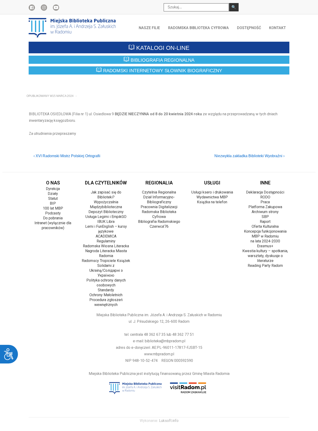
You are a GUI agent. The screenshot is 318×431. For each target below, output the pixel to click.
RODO (265, 197)
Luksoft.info (169, 420)
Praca (265, 202)
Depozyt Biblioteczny (106, 212)
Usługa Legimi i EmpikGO (105, 216)
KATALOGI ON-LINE (162, 47)
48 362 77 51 (183, 334)
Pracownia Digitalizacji (159, 207)
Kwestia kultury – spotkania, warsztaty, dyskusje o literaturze (265, 256)
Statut (53, 198)
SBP (265, 216)
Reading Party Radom (265, 265)
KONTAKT (277, 28)
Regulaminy (106, 241)
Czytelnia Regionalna (159, 192)
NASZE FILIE (149, 28)
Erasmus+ (265, 246)
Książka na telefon (212, 202)
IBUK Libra (106, 221)
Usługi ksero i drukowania (212, 192)
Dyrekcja (53, 189)
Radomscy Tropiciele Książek (106, 260)
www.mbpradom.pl (159, 354)
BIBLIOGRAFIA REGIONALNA (161, 60)
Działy (53, 193)
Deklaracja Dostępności (265, 192)
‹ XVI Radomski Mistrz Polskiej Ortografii (67, 156)
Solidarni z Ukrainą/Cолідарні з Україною (106, 270)
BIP (53, 203)
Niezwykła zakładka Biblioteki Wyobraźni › (249, 156)
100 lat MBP (53, 208)
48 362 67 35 (155, 334)
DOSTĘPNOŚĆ (249, 28)
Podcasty (53, 213)
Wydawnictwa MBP (212, 197)
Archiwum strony (265, 212)
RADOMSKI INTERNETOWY (162, 70)
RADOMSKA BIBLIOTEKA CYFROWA (198, 28)
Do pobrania (53, 218)
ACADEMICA (106, 236)
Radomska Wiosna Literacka (106, 246)
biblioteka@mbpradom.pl (165, 341)
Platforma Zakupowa (265, 207)
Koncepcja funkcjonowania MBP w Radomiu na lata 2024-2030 (265, 236)
